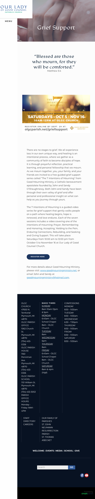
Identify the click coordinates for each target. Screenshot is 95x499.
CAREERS (28, 425)
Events (50, 451)
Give (77, 451)
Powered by (88, 492)
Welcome (38, 451)
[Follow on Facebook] (82, 475)
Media (59, 451)
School (68, 451)
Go (71, 467)
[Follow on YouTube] (87, 475)
